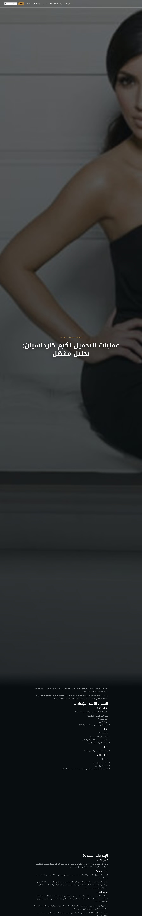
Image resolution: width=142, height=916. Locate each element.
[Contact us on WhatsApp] (137, 911)
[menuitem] (10, 3)
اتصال (21, 3)
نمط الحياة (71, 337)
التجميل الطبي (78, 337)
